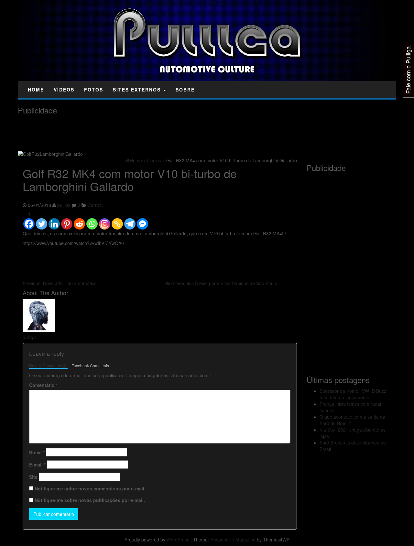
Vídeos (64, 89)
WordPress (178, 539)
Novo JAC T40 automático (60, 283)
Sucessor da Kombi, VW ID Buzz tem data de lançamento (353, 394)
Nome (37, 452)
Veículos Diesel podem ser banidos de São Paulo (221, 283)
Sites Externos (138, 89)
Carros (95, 205)
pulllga (64, 205)
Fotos (93, 89)
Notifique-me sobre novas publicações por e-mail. (90, 500)
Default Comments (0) (48, 365)
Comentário (43, 385)
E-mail (37, 464)
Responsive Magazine (233, 539)
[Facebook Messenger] (142, 221)
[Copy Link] (117, 221)
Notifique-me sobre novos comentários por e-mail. (90, 488)
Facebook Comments (90, 365)
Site (33, 477)
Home (36, 89)
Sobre (185, 89)
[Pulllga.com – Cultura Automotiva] (20, 84)
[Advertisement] (135, 132)
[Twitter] (41, 221)
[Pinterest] (66, 221)
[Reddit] (79, 221)
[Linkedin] (54, 221)
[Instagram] (104, 221)
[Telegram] (130, 221)
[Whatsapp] (92, 221)
